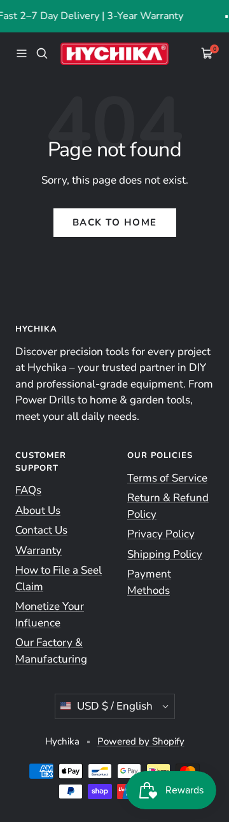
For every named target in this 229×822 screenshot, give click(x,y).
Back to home (115, 222)
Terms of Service (167, 478)
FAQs (28, 490)
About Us (37, 510)
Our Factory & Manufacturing (51, 650)
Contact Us (41, 530)
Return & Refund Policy (168, 506)
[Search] (42, 53)
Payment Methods (149, 582)
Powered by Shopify (140, 741)
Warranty (38, 550)
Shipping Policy (164, 554)
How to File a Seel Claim (58, 578)
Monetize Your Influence (49, 614)
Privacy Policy (161, 534)
